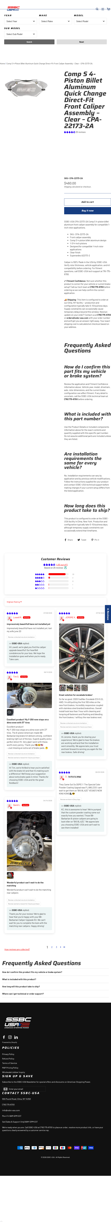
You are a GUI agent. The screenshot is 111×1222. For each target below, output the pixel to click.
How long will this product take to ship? (21, 986)
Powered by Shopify (9, 1042)
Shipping (67, 186)
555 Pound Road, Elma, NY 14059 (16, 1099)
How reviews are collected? (17, 949)
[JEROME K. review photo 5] (84, 687)
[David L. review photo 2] (10, 875)
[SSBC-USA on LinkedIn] (16, 1037)
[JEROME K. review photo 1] (81, 653)
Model (79, 15)
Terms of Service (9, 1063)
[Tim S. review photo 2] (10, 712)
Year (8, 15)
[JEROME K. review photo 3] (69, 687)
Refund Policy (8, 1058)
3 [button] (56, 947)
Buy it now (88, 210)
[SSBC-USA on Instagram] (10, 1037)
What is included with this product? (19, 979)
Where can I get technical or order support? (23, 993)
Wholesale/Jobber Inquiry (13, 1072)
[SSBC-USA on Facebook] (4, 1037)
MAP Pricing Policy (10, 1067)
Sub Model (12, 28)
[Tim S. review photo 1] (29, 695)
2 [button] (51, 947)
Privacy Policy (8, 1054)
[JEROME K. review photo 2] (62, 687)
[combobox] (20, 21)
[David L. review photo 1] (29, 841)
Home (2, 63)
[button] (70, 132)
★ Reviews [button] (108, 614)
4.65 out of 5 (62, 564)
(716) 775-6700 (8, 1104)
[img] (12, 613)
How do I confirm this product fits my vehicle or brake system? (32, 972)
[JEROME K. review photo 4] (77, 687)
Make (43, 15)
